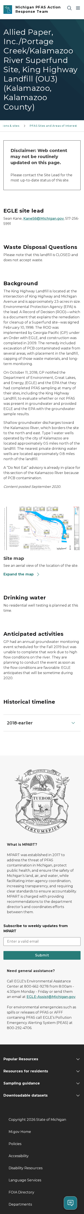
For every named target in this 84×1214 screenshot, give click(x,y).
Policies (15, 1144)
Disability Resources (25, 1168)
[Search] (69, 8)
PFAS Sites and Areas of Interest (53, 125)
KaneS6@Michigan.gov (43, 218)
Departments (20, 1204)
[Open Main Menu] (78, 8)
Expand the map (18, 574)
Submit (42, 955)
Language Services (25, 1180)
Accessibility (19, 1156)
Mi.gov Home (20, 1132)
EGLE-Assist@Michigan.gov (50, 997)
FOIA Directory (21, 1192)
